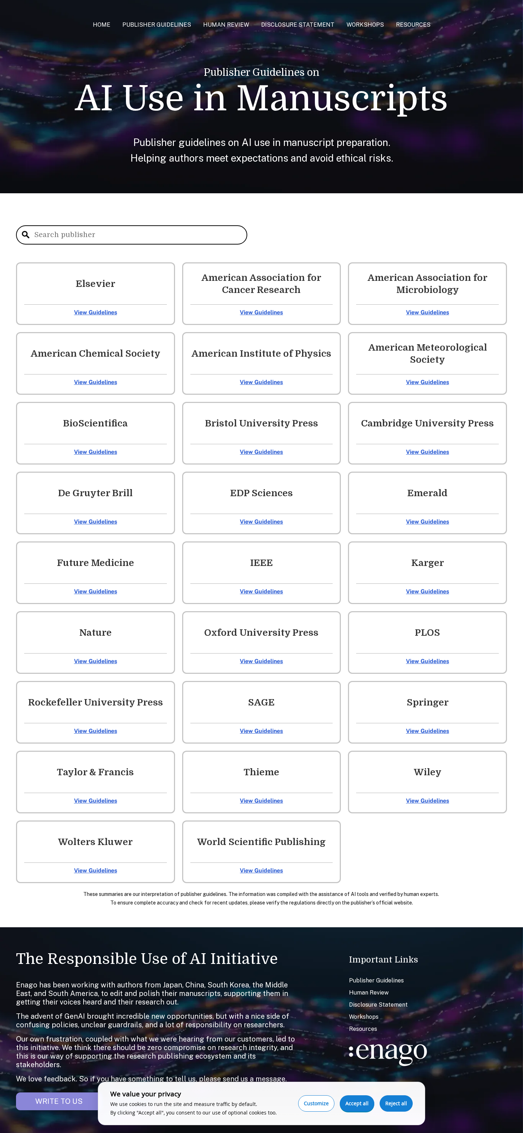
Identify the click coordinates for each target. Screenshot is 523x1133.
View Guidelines (95, 312)
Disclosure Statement (297, 24)
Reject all (396, 1103)
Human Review (226, 24)
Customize (316, 1103)
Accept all (357, 1103)
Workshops (365, 24)
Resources (413, 24)
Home (101, 24)
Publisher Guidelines (156, 24)
